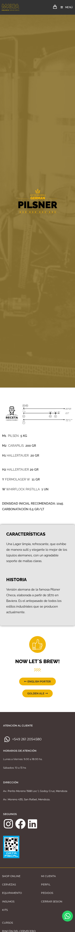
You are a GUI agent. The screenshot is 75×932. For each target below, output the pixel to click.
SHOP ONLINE (11, 876)
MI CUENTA (48, 876)
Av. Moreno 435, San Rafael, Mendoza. (26, 799)
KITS (5, 909)
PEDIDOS (47, 892)
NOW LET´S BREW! (37, 661)
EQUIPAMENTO (12, 892)
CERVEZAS (9, 884)
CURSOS (7, 922)
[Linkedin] (32, 824)
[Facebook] (20, 824)
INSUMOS (8, 901)
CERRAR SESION (51, 901)
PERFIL (45, 884)
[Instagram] (8, 824)
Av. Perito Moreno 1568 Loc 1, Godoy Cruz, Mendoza (35, 791)
